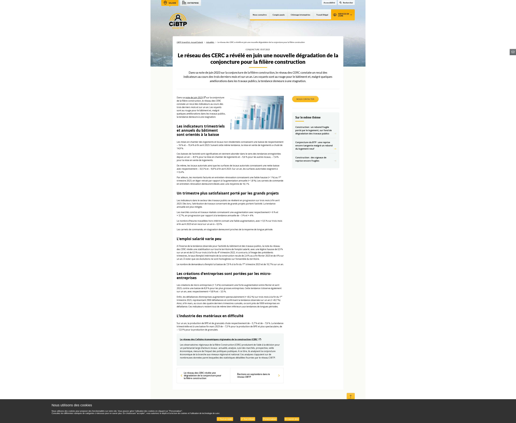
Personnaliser (269, 419)
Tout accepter (225, 419)
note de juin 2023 (194, 97)
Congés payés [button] (279, 15)
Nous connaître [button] (260, 15)
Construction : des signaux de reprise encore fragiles (310, 159)
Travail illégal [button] (322, 15)
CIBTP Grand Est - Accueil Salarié (190, 42)
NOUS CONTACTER (305, 99)
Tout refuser (249, 419)
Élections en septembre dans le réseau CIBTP (253, 375)
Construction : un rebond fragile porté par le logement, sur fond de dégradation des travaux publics (313, 130)
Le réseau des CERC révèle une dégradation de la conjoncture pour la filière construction (202, 375)
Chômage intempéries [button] (300, 15)
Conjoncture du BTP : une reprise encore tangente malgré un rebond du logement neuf (314, 145)
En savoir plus (292, 419)
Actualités (210, 42)
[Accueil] (178, 21)
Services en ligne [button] (343, 15)
